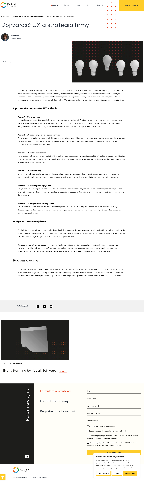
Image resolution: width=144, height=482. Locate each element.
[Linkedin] (51, 306)
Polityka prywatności (40, 477)
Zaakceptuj (130, 473)
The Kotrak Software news (34, 16)
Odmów (117, 473)
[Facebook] (38, 306)
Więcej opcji (103, 473)
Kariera (78, 5)
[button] (2, 477)
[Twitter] (44, 306)
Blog (89, 5)
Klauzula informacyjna (20, 477)
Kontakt (100, 5)
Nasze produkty (131, 5)
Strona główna (18, 16)
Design (48, 16)
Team (66, 5)
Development (17, 364)
